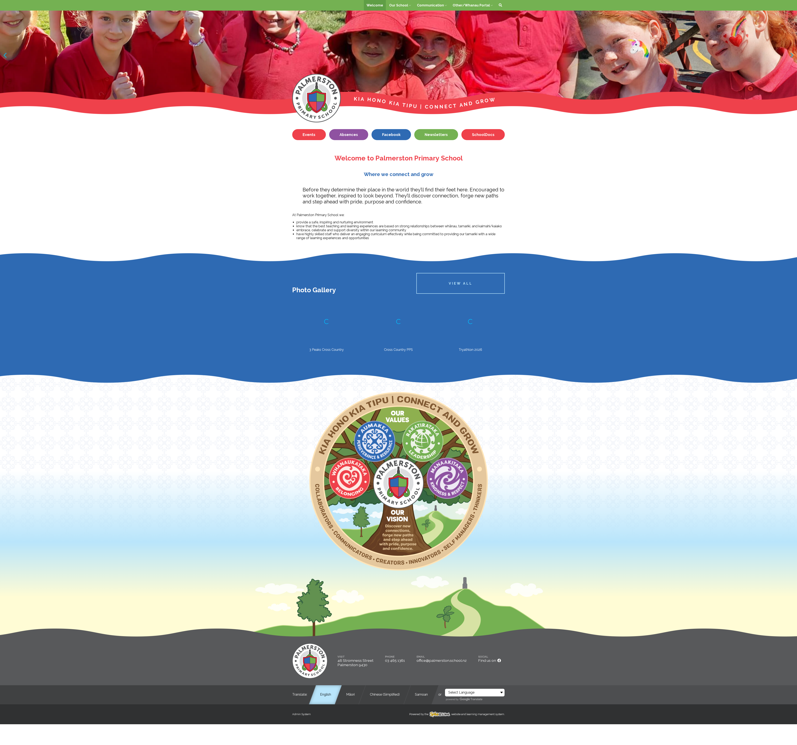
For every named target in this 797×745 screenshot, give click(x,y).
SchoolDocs (483, 134)
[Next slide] (791, 55)
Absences (349, 134)
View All (460, 283)
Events (309, 134)
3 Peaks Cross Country (326, 350)
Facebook (391, 134)
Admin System (301, 714)
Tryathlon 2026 (470, 350)
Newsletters (436, 134)
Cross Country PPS (398, 350)
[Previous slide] (5, 55)
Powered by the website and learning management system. (457, 714)
